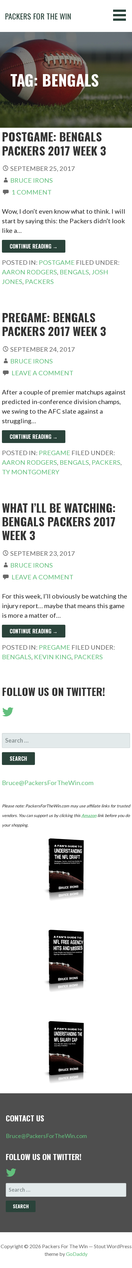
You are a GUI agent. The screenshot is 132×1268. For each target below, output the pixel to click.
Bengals (74, 272)
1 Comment (32, 192)
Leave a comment (42, 373)
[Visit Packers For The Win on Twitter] (8, 714)
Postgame (57, 262)
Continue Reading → (34, 246)
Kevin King (52, 657)
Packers (39, 281)
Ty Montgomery (30, 472)
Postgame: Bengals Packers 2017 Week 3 (54, 143)
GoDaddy (76, 1254)
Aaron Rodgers (29, 272)
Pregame (54, 452)
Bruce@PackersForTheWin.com (48, 782)
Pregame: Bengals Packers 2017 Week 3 (54, 324)
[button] (121, 15)
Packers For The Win (38, 16)
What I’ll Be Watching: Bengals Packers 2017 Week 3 (59, 521)
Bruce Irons (31, 180)
